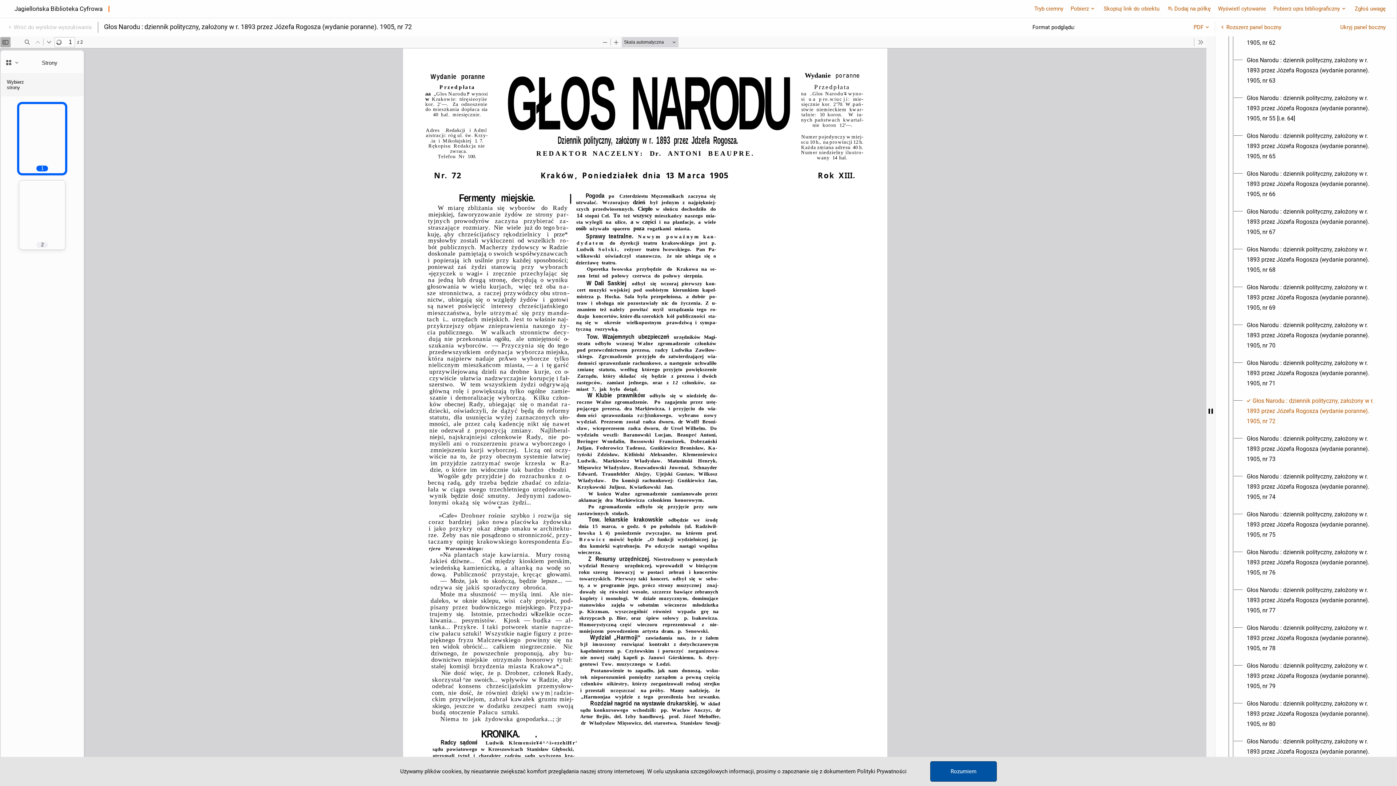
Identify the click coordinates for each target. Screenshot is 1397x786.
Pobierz (1080, 8)
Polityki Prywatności (882, 771)
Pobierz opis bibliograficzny (1306, 8)
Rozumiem (963, 771)
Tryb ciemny (1048, 8)
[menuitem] (1312, 70)
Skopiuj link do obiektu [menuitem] (1131, 8)
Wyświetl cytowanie (1242, 8)
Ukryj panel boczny (1363, 27)
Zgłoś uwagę (1370, 8)
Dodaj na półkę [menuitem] (1192, 8)
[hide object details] (1210, 411)
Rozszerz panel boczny (1253, 27)
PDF (1198, 27)
